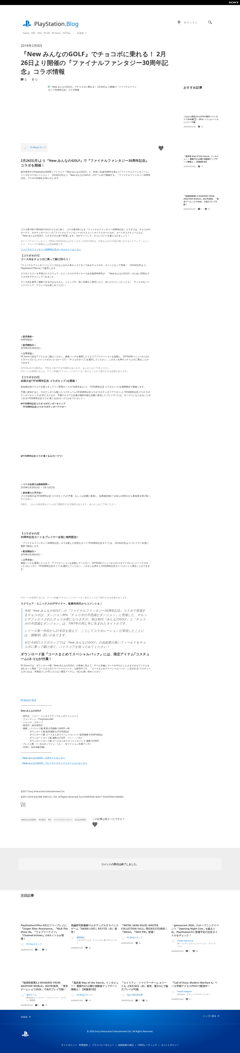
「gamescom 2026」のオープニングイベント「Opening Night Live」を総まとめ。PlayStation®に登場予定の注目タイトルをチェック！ (195, 930)
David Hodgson (184, 991)
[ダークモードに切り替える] (179, 22)
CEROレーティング (147, 1044)
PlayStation (56, 24)
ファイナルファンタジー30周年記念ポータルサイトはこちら (51, 249)
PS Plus (67, 33)
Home (26, 33)
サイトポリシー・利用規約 (74, 1044)
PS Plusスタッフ (34, 944)
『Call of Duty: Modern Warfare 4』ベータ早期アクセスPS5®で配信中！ (194, 984)
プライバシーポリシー (103, 1044)
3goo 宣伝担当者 (135, 994)
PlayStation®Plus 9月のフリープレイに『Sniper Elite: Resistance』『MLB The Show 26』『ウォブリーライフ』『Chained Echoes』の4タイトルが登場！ (44, 932)
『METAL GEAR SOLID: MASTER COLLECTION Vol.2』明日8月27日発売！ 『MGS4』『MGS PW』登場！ (144, 929)
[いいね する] (199, 126)
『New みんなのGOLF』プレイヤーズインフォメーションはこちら (54, 763)
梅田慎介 (81, 937)
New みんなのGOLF (28, 819)
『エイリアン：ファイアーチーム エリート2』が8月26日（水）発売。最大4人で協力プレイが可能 (144, 986)
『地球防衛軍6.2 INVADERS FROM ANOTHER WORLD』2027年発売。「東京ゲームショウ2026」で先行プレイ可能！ (201, 200)
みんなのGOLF (80, 819)
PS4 (39, 33)
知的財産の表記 (126, 1044)
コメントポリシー (170, 1044)
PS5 (33, 33)
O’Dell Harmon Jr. (185, 940)
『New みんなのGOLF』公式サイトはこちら (43, 757)
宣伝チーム (31, 994)
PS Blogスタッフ (38, 147)
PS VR (47, 33)
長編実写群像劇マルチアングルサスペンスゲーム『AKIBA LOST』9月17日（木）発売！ (94, 929)
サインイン (191, 22)
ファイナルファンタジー (63, 819)
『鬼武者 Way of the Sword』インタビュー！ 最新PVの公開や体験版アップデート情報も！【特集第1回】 (201, 159)
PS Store (56, 33)
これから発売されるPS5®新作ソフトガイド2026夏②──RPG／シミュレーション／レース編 (201, 119)
